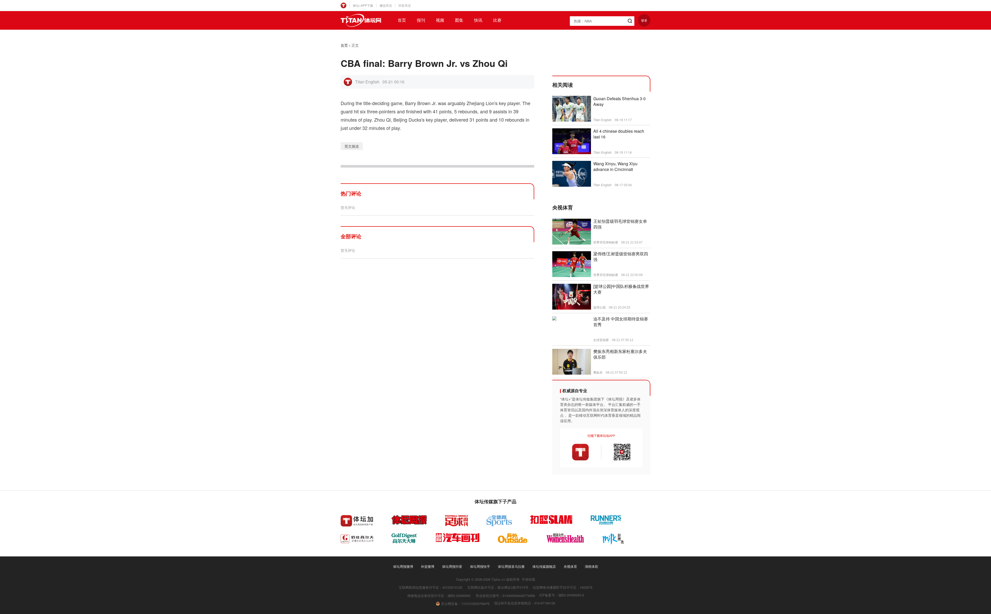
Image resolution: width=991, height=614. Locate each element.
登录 (644, 20)
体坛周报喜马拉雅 (511, 566)
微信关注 (386, 5)
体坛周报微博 (403, 566)
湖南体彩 (591, 566)
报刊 (421, 20)
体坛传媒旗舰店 (544, 566)
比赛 (497, 20)
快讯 (478, 20)
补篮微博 (427, 566)
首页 (402, 20)
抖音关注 (404, 5)
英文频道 (352, 146)
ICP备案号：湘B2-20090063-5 (561, 595)
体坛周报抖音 (452, 566)
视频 (440, 20)
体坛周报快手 (480, 566)
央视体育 (570, 566)
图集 (459, 20)
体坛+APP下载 (363, 5)
